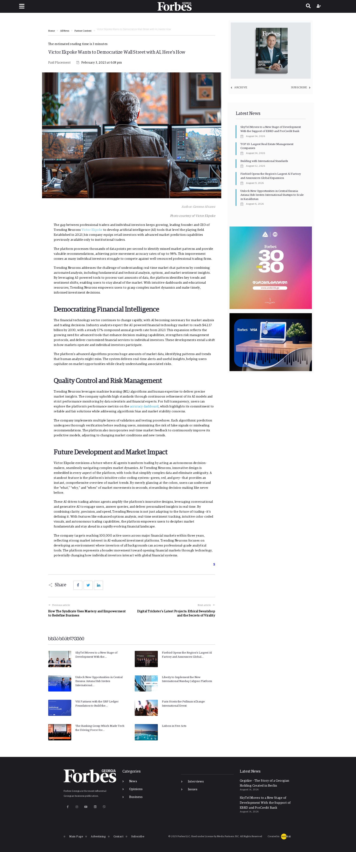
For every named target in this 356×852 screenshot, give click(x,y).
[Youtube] (86, 807)
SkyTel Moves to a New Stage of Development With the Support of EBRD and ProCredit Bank (265, 802)
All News (64, 31)
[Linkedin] (95, 807)
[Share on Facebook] (77, 585)
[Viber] (104, 807)
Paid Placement (59, 62)
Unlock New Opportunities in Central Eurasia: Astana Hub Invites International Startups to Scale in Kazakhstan (272, 195)
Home (51, 31)
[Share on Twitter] (88, 585)
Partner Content (83, 31)
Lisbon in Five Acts (174, 726)
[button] (21, 6)
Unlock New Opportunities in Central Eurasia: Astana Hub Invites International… (99, 681)
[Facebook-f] (68, 807)
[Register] (319, 6)
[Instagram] (77, 807)
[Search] (308, 6)
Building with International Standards (264, 161)
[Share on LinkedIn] (98, 585)
